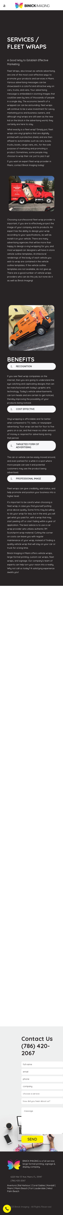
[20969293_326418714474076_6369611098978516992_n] (31, 837)
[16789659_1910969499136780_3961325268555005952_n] (31, 672)
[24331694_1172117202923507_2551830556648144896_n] (31, 617)
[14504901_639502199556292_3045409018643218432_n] (31, 900)
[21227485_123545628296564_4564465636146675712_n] (31, 727)
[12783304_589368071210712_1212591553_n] (31, 955)
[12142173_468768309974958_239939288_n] (31, 1003)
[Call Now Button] (7, 1209)
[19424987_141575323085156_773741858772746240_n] (31, 782)
